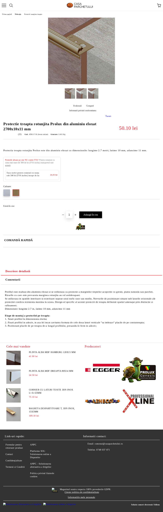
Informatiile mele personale (81, 497)
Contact (9, 454)
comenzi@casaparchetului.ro (109, 444)
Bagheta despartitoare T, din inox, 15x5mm (52, 410)
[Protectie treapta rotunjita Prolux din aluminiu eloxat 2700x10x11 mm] (81, 83)
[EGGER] (103, 368)
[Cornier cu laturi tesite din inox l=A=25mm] (13, 395)
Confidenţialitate (14, 460)
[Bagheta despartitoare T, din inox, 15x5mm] (13, 414)
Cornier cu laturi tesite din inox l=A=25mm (51, 391)
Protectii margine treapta (33, 14)
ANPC (33, 445)
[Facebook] (87, 456)
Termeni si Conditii (15, 467)
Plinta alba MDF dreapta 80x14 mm (51, 371)
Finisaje (18, 14)
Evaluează (77, 106)
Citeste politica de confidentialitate (82, 492)
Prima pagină (7, 14)
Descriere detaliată (17, 271)
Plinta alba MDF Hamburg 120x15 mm (52, 352)
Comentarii (12, 279)
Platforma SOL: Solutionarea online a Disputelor (40, 454)
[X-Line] (139, 402)
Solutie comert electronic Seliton (145, 505)
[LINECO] (103, 401)
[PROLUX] (139, 368)
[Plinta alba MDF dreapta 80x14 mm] (13, 377)
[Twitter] (94, 456)
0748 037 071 (103, 450)
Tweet (108, 116)
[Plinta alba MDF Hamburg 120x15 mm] (13, 358)
